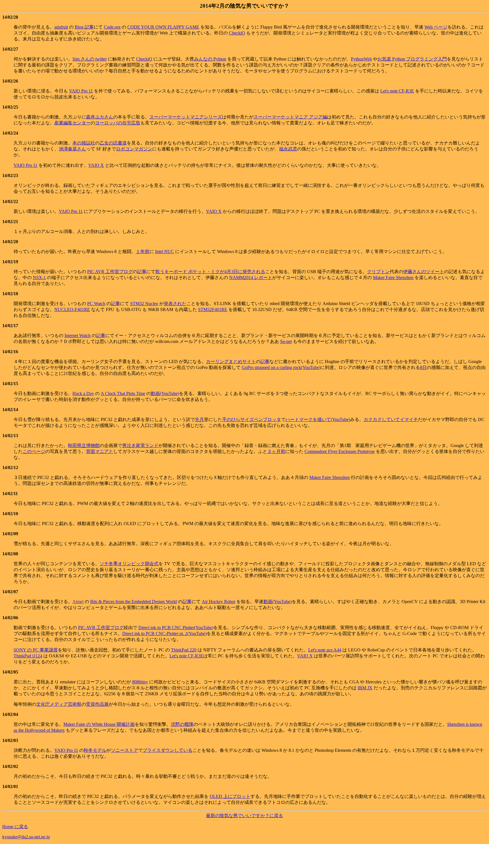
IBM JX (365, 687)
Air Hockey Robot (218, 601)
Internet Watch (78, 335)
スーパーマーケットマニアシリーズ (185, 117)
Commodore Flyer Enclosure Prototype (339, 451)
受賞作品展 (97, 704)
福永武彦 (288, 148)
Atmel (77, 601)
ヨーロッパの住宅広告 (117, 122)
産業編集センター (72, 122)
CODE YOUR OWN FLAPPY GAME (163, 27)
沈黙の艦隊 (182, 724)
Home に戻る (15, 826)
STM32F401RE (212, 309)
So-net (286, 341)
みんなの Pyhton (210, 59)
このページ (34, 451)
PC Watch (96, 303)
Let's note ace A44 (324, 649)
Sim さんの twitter (89, 59)
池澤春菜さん (72, 148)
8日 (423, 367)
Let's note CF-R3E (397, 90)
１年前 (142, 251)
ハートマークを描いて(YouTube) (318, 419)
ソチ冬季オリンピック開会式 (129, 563)
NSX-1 (39, 277)
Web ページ (435, 27)
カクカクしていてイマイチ (391, 419)
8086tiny (140, 681)
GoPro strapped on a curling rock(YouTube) (281, 367)
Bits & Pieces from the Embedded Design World (133, 601)
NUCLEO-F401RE (72, 309)
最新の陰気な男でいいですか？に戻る (244, 815)
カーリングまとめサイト (231, 361)
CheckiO (237, 33)
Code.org (112, 27)
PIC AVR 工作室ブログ (110, 271)
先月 (199, 419)
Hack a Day (83, 393)
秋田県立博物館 (84, 445)
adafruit (61, 27)
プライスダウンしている (167, 750)
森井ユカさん (99, 117)
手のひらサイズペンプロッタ (251, 419)
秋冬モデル (95, 750)
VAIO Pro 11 (81, 90)
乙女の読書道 (113, 143)
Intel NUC (164, 251)
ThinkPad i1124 (28, 655)
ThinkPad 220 (183, 649)
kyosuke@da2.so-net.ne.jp (26, 836)
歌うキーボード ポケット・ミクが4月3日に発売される (210, 271)
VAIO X (96, 165)
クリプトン (378, 271)
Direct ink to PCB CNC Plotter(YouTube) (175, 627)
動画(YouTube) (165, 393)
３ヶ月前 (276, 451)
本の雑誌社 (83, 143)
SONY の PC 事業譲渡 (36, 649)
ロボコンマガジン (134, 148)
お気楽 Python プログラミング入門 (412, 59)
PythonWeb (361, 59)
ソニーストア (124, 750)
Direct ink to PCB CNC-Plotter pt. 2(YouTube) (164, 633)
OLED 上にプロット (230, 796)
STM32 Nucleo (144, 303)
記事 (141, 271)
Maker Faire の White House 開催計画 (99, 724)
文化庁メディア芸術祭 (59, 704)
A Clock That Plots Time (123, 393)
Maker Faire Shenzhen (393, 277)
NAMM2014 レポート (250, 277)
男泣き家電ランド (140, 445)
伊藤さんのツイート (423, 271)
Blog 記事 (84, 27)
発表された (175, 303)
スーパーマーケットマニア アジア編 (290, 117)
